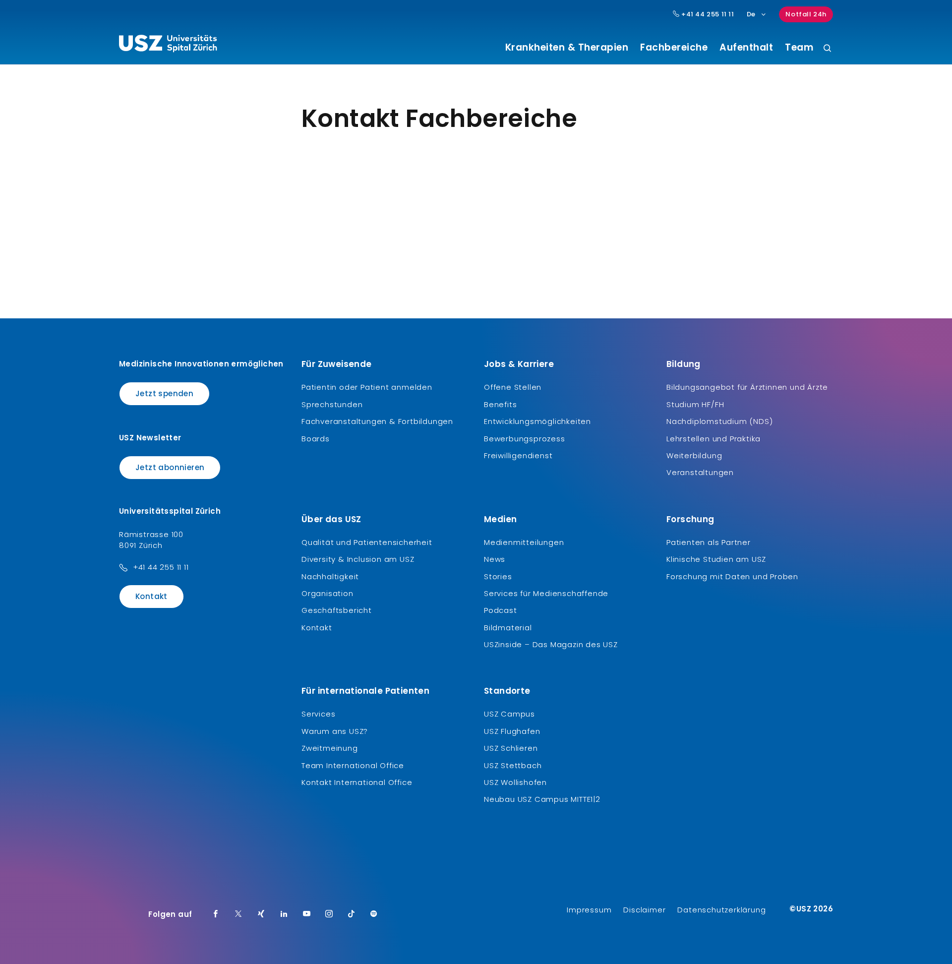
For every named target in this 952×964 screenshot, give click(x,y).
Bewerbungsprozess (524, 438)
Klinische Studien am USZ (716, 559)
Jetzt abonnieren (169, 467)
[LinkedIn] (284, 914)
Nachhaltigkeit (330, 576)
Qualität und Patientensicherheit (366, 542)
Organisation (327, 593)
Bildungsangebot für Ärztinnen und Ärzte (747, 387)
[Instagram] (329, 914)
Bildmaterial (508, 627)
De (751, 14)
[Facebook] (216, 914)
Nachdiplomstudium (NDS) (719, 421)
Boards (315, 438)
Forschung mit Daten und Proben (732, 576)
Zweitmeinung (329, 748)
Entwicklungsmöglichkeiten (537, 421)
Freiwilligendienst (518, 455)
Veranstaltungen (700, 472)
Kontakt (151, 596)
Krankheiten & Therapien (567, 47)
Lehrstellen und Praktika (713, 438)
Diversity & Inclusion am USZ (357, 559)
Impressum (589, 909)
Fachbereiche (674, 47)
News (494, 559)
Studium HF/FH (695, 404)
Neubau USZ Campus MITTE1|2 (542, 799)
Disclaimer (644, 909)
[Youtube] (307, 914)
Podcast (500, 610)
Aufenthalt (746, 47)
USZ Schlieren (510, 748)
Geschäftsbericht (336, 610)
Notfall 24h (806, 14)
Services (318, 714)
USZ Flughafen (512, 731)
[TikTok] (351, 914)
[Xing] (261, 914)
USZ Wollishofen (515, 782)
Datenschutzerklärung (721, 909)
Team (799, 47)
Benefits (500, 404)
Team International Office (352, 765)
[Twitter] (238, 914)
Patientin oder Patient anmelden (366, 387)
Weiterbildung (694, 455)
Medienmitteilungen (524, 542)
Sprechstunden (331, 404)
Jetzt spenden (164, 393)
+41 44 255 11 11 (706, 14)
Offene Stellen (512, 387)
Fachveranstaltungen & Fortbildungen (377, 421)
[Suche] (827, 49)
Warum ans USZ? (334, 731)
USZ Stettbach (512, 765)
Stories (498, 576)
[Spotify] (374, 914)
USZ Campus (509, 714)
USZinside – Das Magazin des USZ (551, 644)
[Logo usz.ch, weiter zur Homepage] (168, 45)
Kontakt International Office (356, 782)
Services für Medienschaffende (546, 593)
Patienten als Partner (708, 542)
